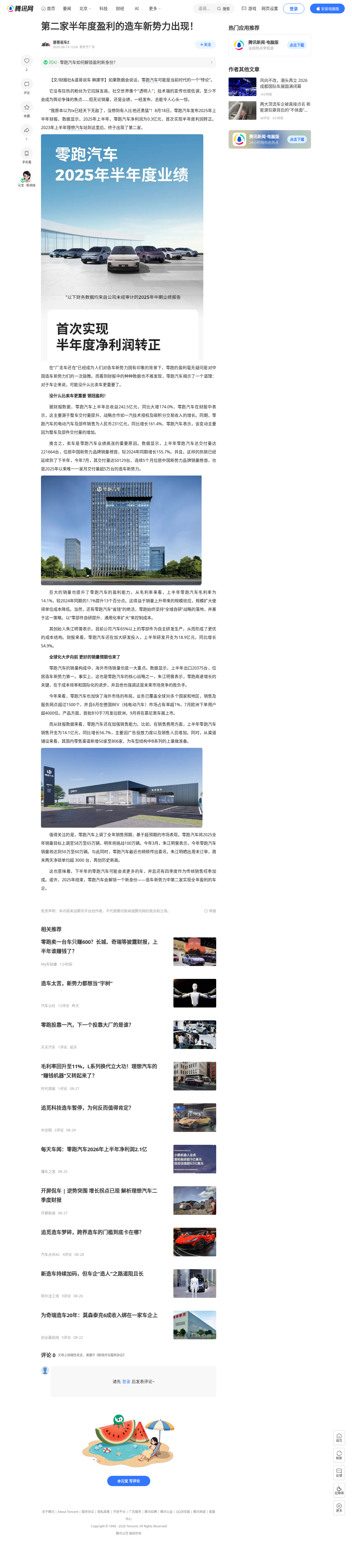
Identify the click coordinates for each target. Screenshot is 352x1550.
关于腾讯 (48, 1512)
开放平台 (119, 1512)
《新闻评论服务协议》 (110, 1355)
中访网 (46, 1130)
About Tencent (68, 1512)
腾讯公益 (166, 1512)
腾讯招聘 (151, 1512)
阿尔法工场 (50, 1296)
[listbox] (128, 1132)
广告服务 (135, 1512)
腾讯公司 (122, 1533)
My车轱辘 (49, 964)
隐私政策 (103, 1512)
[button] (297, 45)
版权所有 (135, 1533)
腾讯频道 (199, 1512)
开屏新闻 (48, 1213)
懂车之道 (48, 1171)
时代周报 (48, 1088)
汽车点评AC (50, 1254)
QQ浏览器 (183, 1512)
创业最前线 (50, 1337)
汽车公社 (48, 1005)
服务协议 (88, 1512)
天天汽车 (48, 1047)
